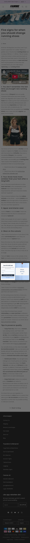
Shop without (8, 277)
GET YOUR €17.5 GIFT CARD (7, 275)
